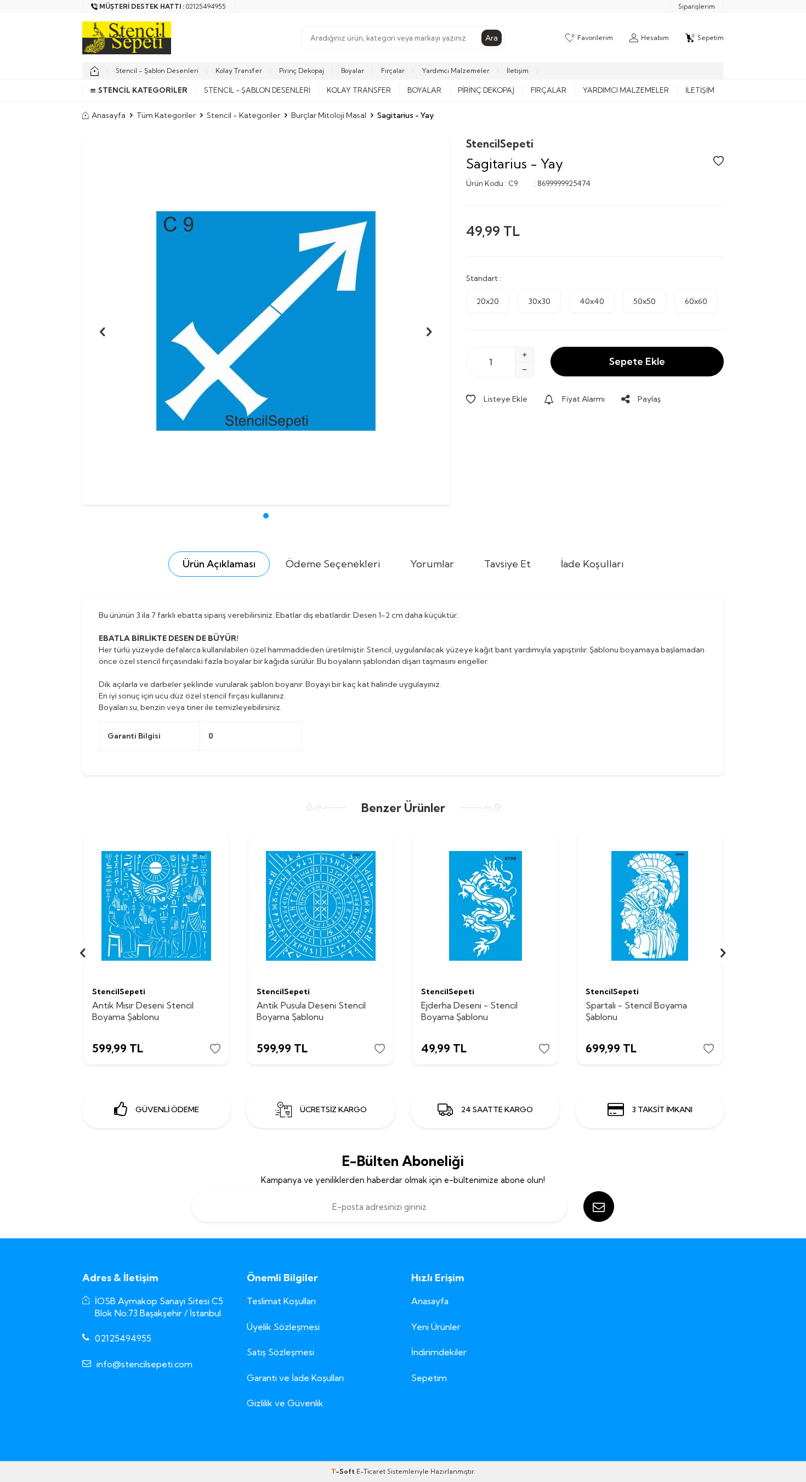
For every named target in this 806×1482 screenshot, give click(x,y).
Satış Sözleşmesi (280, 1351)
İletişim (518, 70)
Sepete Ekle (637, 361)
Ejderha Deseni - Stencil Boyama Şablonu (469, 1011)
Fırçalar (393, 70)
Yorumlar (432, 563)
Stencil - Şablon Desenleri (157, 70)
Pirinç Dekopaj (301, 70)
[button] (266, 516)
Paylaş (649, 399)
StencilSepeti (499, 143)
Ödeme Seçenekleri (333, 563)
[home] (94, 70)
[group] (266, 321)
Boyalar (352, 70)
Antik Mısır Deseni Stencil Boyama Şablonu (143, 1011)
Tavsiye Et (507, 563)
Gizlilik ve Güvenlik (285, 1403)
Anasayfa (109, 115)
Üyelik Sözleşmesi (283, 1326)
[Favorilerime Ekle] (215, 1048)
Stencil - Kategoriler (243, 115)
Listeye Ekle (505, 399)
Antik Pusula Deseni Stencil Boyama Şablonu (311, 1011)
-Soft (343, 1471)
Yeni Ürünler (436, 1326)
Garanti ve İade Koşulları (295, 1377)
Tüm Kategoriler (166, 115)
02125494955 (123, 1338)
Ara (491, 38)
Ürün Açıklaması (219, 563)
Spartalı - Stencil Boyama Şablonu (636, 1011)
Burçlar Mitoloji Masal (328, 115)
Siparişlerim (696, 6)
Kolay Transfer (238, 70)
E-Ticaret (370, 1471)
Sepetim (429, 1377)
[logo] (126, 37)
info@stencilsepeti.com (144, 1364)
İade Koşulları (592, 563)
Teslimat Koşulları (281, 1300)
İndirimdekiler (439, 1351)
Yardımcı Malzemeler (456, 70)
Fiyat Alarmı (583, 399)
